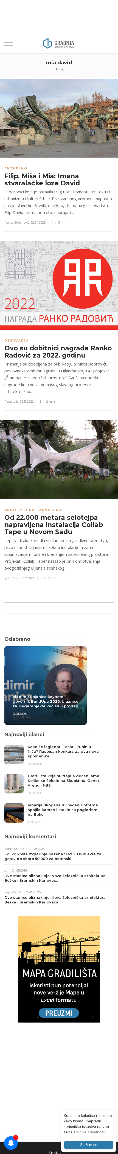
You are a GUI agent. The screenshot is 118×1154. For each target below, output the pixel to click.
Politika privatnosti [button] (89, 1132)
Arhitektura (19, 510)
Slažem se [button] (88, 1145)
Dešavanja (16, 340)
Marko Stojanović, (17, 222)
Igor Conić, (11, 578)
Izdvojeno (49, 510)
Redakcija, (11, 401)
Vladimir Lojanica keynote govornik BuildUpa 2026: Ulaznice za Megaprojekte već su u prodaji (45, 701)
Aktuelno (15, 168)
